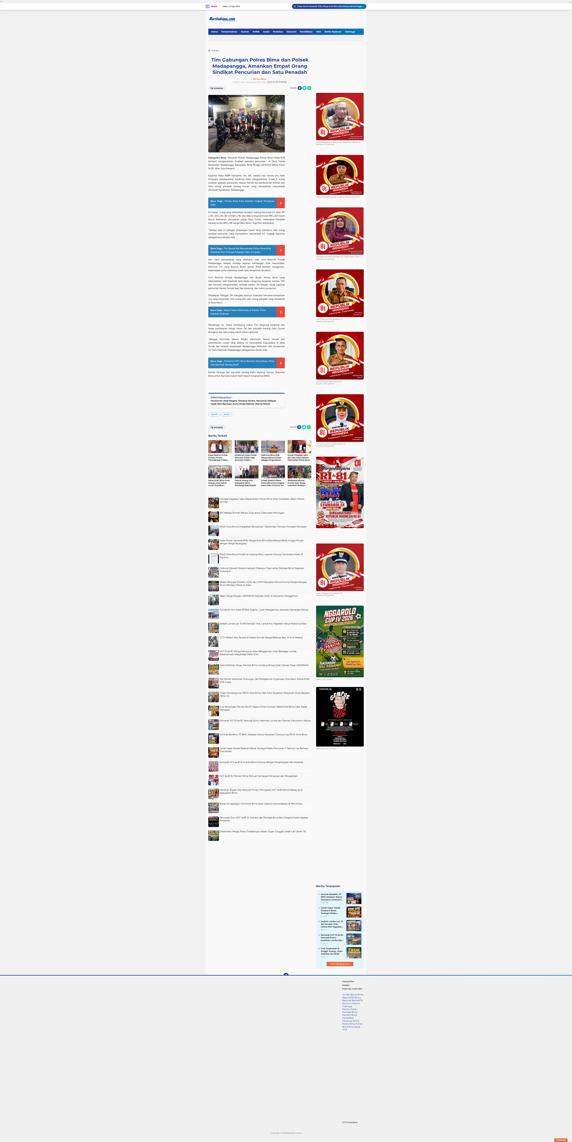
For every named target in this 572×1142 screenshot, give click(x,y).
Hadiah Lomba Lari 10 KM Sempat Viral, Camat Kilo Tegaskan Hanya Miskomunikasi (263, 623)
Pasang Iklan (348, 981)
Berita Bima (357, 994)
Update (562, 1140)
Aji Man (346, 994)
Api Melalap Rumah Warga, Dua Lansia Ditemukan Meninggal (252, 512)
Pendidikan (306, 31)
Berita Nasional (333, 31)
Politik (256, 31)
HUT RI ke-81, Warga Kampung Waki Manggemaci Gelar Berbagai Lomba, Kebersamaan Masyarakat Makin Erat (258, 653)
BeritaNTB (357, 1000)
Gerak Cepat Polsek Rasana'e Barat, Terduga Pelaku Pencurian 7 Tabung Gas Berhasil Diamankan (331, 911)
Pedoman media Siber (352, 989)
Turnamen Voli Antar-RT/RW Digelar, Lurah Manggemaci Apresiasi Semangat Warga (264, 609)
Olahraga (350, 31)
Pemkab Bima (349, 1012)
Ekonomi (291, 31)
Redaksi (345, 985)
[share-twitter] (304, 88)
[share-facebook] (300, 88)
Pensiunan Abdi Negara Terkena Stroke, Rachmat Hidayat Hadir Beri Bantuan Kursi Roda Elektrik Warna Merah (243, 402)
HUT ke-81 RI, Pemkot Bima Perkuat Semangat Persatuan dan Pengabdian (258, 776)
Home (214, 6)
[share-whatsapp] (309, 88)
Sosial (266, 31)
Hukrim (245, 31)
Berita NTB (348, 997)
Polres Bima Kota (352, 1025)
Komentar (218, 88)
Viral (318, 31)
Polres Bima (348, 1024)
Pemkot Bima (349, 1015)
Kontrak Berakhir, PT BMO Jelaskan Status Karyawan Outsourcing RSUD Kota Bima (263, 734)
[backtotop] (286, 975)
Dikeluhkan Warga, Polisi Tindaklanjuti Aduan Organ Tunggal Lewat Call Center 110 (263, 831)
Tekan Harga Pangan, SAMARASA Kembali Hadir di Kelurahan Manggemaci (259, 596)
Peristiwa (278, 31)
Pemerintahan (229, 31)
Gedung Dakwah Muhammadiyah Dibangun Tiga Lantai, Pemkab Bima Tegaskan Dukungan (330, 6)
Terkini (227, 414)
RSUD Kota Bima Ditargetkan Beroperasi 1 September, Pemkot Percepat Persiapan (263, 526)
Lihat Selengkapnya (339, 964)
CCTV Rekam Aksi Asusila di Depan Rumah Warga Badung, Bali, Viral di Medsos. (261, 637)
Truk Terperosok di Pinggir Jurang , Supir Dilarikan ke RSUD (332, 951)
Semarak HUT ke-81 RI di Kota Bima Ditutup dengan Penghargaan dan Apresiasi (261, 762)
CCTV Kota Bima (349, 1122)
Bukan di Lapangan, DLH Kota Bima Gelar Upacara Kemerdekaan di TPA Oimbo (261, 803)
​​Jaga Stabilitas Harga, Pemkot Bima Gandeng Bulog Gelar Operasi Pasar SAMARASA (264, 665)
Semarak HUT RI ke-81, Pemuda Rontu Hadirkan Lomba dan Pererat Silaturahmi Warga (265, 720)
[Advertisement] (259, 863)
